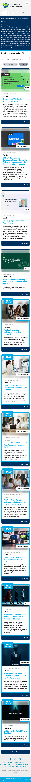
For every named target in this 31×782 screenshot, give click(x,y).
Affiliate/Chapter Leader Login (15, 766)
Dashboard (28, 779)
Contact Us (8, 762)
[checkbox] (12, 13)
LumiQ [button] (5, 218)
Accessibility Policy (7, 764)
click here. (14, 48)
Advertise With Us (22, 764)
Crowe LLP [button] (7, 327)
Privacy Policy (19, 762)
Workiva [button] (5, 96)
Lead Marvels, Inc (14, 778)
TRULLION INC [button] (7, 277)
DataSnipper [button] (8, 612)
